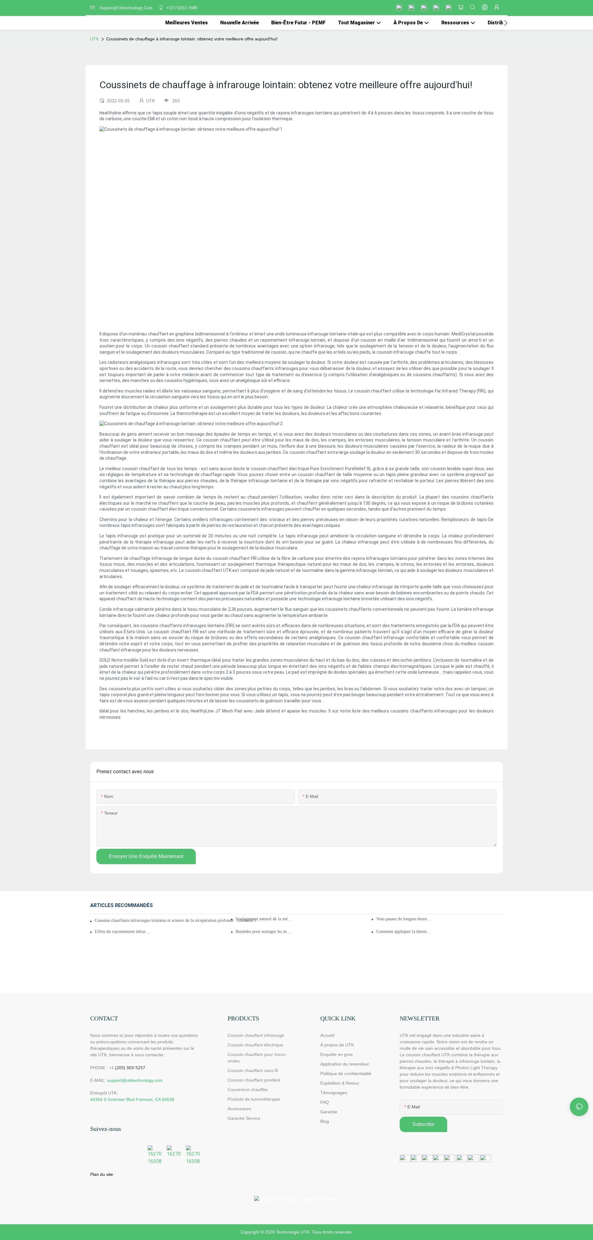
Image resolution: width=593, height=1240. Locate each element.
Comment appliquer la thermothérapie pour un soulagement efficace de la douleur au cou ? (404, 931)
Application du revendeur (344, 1063)
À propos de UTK (337, 1044)
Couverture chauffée (248, 1089)
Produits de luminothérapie (254, 1099)
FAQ (324, 1102)
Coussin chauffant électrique (255, 1044)
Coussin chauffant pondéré (254, 1080)
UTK (94, 38)
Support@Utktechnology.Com (127, 8)
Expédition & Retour (339, 1083)
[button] (505, 23)
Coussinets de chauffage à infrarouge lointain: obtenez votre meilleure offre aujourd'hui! (192, 38)
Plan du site (101, 1174)
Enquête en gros (336, 1054)
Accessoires (239, 1108)
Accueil (327, 1035)
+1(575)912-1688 (181, 8)
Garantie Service (245, 1118)
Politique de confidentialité (345, 1073)
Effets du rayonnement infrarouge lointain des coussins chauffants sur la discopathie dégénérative (123, 931)
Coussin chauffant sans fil (253, 1070)
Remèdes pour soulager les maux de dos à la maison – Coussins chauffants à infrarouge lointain (264, 931)
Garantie (328, 1111)
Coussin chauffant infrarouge (256, 1035)
